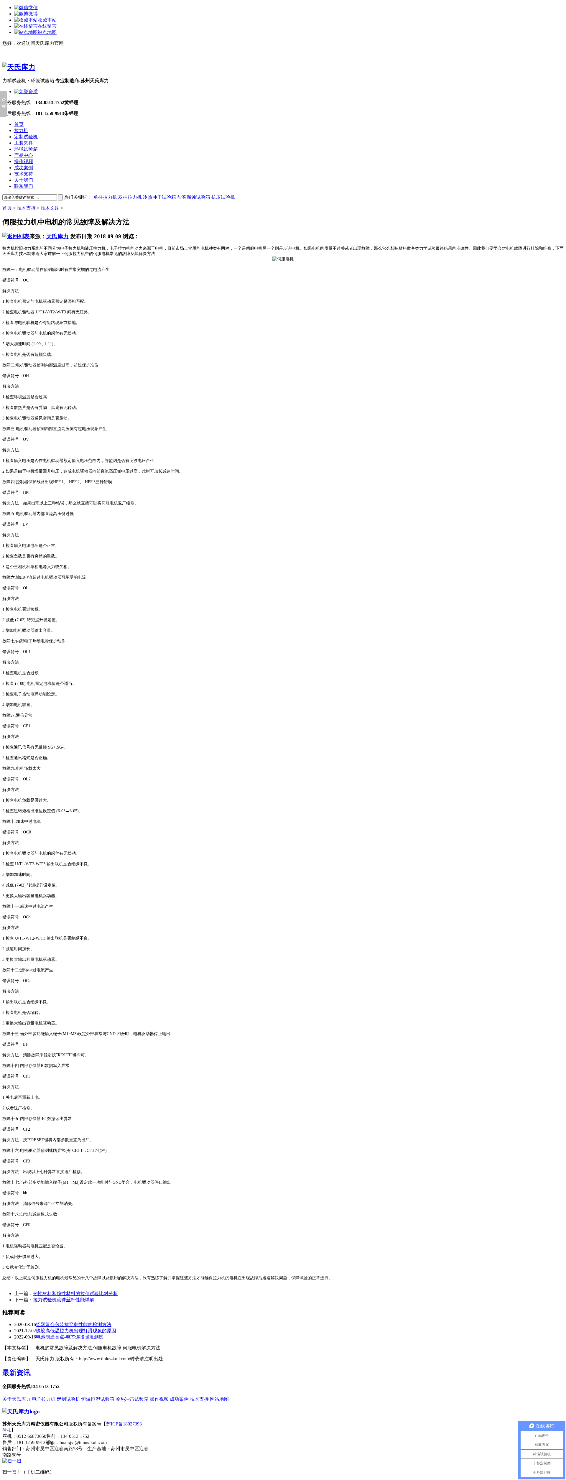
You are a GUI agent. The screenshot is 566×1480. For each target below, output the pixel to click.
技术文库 (50, 208)
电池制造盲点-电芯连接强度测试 (69, 1336)
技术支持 (23, 173)
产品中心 (23, 155)
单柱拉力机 (105, 197)
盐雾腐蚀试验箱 (193, 197)
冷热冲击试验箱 (159, 197)
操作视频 (23, 161)
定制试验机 (26, 136)
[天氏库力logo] (21, 1411)
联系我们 (23, 186)
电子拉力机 (43, 1399)
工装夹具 (23, 142)
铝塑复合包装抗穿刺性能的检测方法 (73, 1324)
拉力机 (21, 130)
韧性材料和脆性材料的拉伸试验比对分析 (75, 1293)
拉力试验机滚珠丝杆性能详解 (63, 1299)
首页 (19, 124)
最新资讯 (16, 1373)
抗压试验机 (223, 197)
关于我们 (23, 179)
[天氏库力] (18, 67)
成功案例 (23, 167)
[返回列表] (15, 236)
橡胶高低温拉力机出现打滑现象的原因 (76, 1330)
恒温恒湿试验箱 (97, 1399)
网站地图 (219, 1399)
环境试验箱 (26, 149)
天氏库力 (57, 236)
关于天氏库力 (16, 1399)
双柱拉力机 (130, 197)
